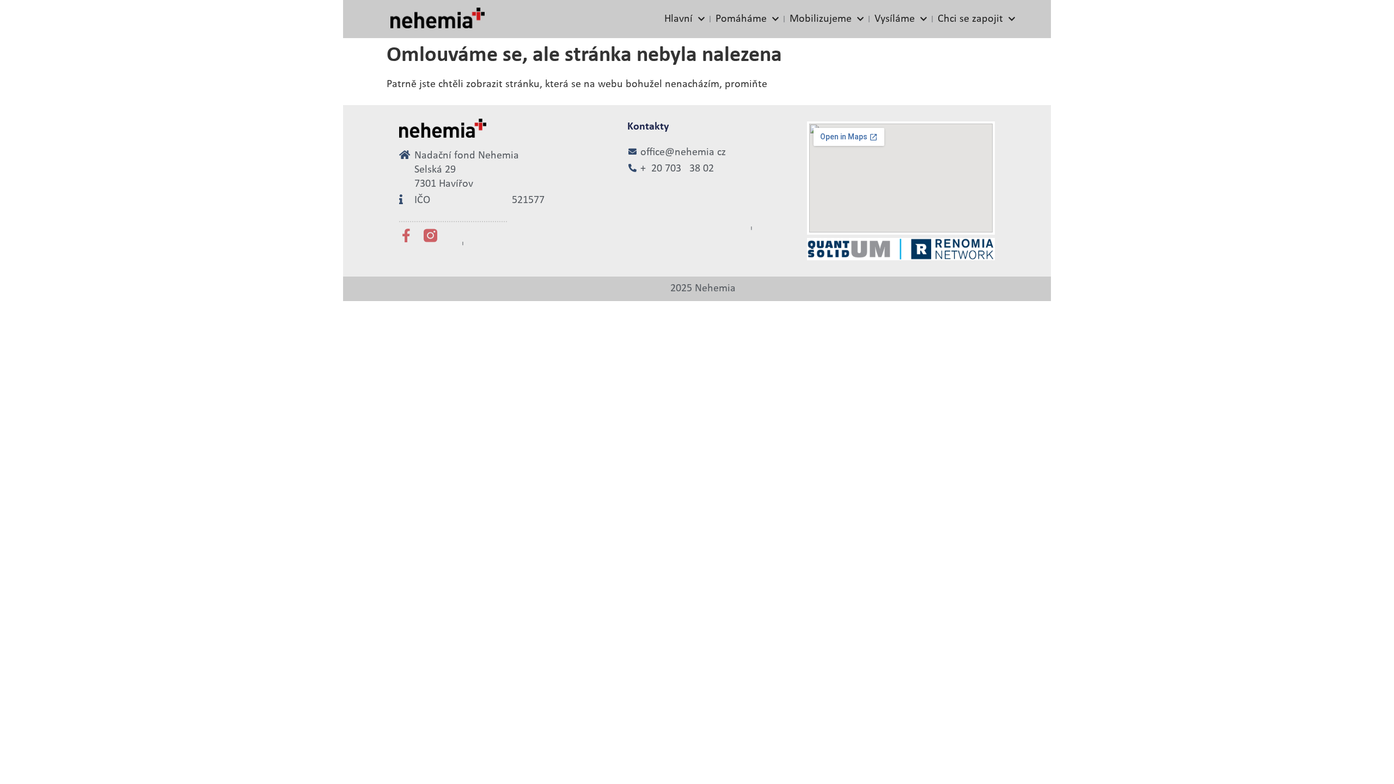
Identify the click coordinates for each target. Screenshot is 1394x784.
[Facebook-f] (406, 235)
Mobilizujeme (821, 19)
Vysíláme (895, 19)
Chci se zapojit (970, 19)
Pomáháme (741, 19)
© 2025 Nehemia (697, 288)
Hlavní (678, 19)
